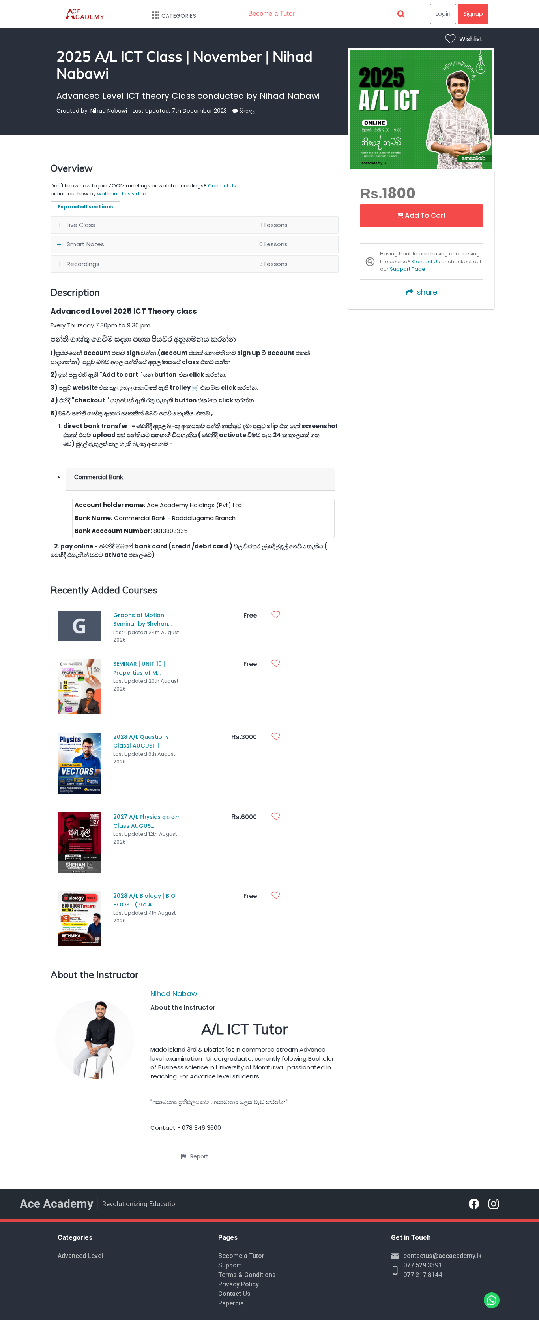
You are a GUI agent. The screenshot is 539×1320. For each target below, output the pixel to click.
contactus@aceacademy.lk (442, 1256)
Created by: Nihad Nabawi (91, 111)
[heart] (278, 615)
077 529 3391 (422, 1265)
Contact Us (426, 261)
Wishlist (471, 38)
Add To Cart (424, 215)
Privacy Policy (238, 1284)
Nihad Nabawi (174, 994)
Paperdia (231, 1303)
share (427, 292)
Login (443, 13)
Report (199, 1156)
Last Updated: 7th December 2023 (180, 111)
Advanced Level (80, 1256)
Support (229, 1265)
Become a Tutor (271, 13)
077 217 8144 (422, 1274)
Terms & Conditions (247, 1274)
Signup (473, 13)
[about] (235, 111)
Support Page (407, 269)
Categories (178, 16)
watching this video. (122, 193)
